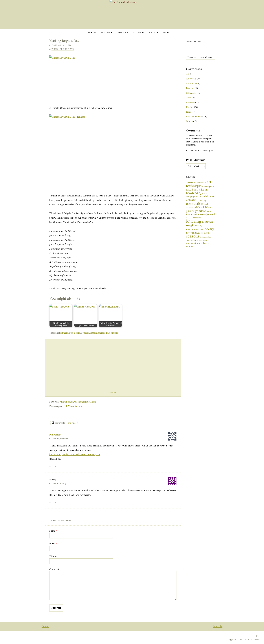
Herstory (190, 107)
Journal (138, 32)
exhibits (198, 207)
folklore (207, 207)
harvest (210, 211)
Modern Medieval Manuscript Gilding (78, 401)
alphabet (189, 182)
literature (209, 221)
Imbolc (93, 332)
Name (53, 530)
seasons (114, 332)
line (108, 332)
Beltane (188, 190)
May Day (198, 225)
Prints (188, 111)
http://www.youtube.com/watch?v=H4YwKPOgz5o (74, 454)
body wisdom (200, 189)
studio (195, 239)
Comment (54, 569)
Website (53, 556)
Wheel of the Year (62, 49)
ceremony (202, 200)
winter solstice (201, 243)
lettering (193, 221)
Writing (189, 121)
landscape (197, 217)
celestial (191, 199)
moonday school (199, 229)
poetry (209, 228)
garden (190, 211)
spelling (203, 237)
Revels (207, 232)
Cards (188, 97)
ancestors (202, 182)
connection (194, 203)
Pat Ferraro (55, 434)
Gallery (106, 32)
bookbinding (194, 193)
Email (53, 543)
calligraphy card (194, 196)
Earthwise (190, 102)
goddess (85, 332)
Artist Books (191, 83)
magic (190, 225)
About (153, 32)
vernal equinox (204, 240)
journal (101, 332)
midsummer (206, 226)
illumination (193, 214)
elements (189, 207)
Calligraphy (191, 92)
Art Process (191, 78)
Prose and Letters (194, 232)
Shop (165, 32)
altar (196, 182)
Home (92, 32)
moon (189, 229)
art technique (66, 332)
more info (113, 392)
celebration (208, 196)
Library (122, 32)
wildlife (189, 243)
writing (189, 246)
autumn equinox (208, 186)
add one (71, 422)
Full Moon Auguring (74, 406)
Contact (45, 626)
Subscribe (217, 626)
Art (187, 73)
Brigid (77, 332)
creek (206, 204)
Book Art (190, 88)
